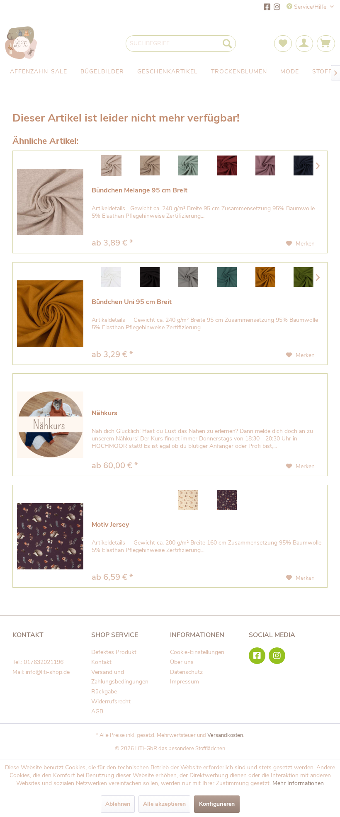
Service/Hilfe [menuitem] (310, 7)
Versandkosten (225, 735)
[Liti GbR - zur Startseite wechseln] (21, 43)
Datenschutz (186, 672)
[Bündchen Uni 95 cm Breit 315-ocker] (265, 277)
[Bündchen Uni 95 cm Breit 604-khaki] (303, 277)
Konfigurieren (217, 804)
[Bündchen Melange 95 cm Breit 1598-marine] (303, 165)
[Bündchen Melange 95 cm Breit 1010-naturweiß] (111, 165)
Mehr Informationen (298, 783)
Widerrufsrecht (111, 701)
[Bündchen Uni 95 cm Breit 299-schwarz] (149, 277)
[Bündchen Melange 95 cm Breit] (50, 202)
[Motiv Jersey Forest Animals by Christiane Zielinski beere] (226, 499)
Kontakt (101, 662)
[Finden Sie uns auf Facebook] (267, 8)
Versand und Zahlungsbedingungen (119, 677)
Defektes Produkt (113, 652)
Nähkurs (104, 413)
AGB (97, 711)
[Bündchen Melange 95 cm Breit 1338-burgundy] (226, 165)
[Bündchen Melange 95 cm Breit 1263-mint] (188, 165)
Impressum (184, 682)
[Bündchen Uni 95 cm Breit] (50, 313)
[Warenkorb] (326, 43)
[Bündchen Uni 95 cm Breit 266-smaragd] (226, 277)
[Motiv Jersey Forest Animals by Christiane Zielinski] (188, 499)
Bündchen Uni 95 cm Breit (132, 302)
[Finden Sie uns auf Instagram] (277, 8)
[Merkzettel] (283, 43)
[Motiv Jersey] (50, 536)
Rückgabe (104, 691)
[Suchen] (227, 43)
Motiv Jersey (110, 524)
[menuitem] (181, 43)
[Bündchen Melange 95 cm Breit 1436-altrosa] (265, 165)
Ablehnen (117, 804)
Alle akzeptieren (164, 804)
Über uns (182, 662)
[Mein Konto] (304, 43)
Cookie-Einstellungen (197, 652)
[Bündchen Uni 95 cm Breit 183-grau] (188, 277)
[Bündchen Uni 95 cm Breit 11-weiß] (111, 277)
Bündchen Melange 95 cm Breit (139, 190)
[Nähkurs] (50, 425)
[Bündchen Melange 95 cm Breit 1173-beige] (149, 165)
